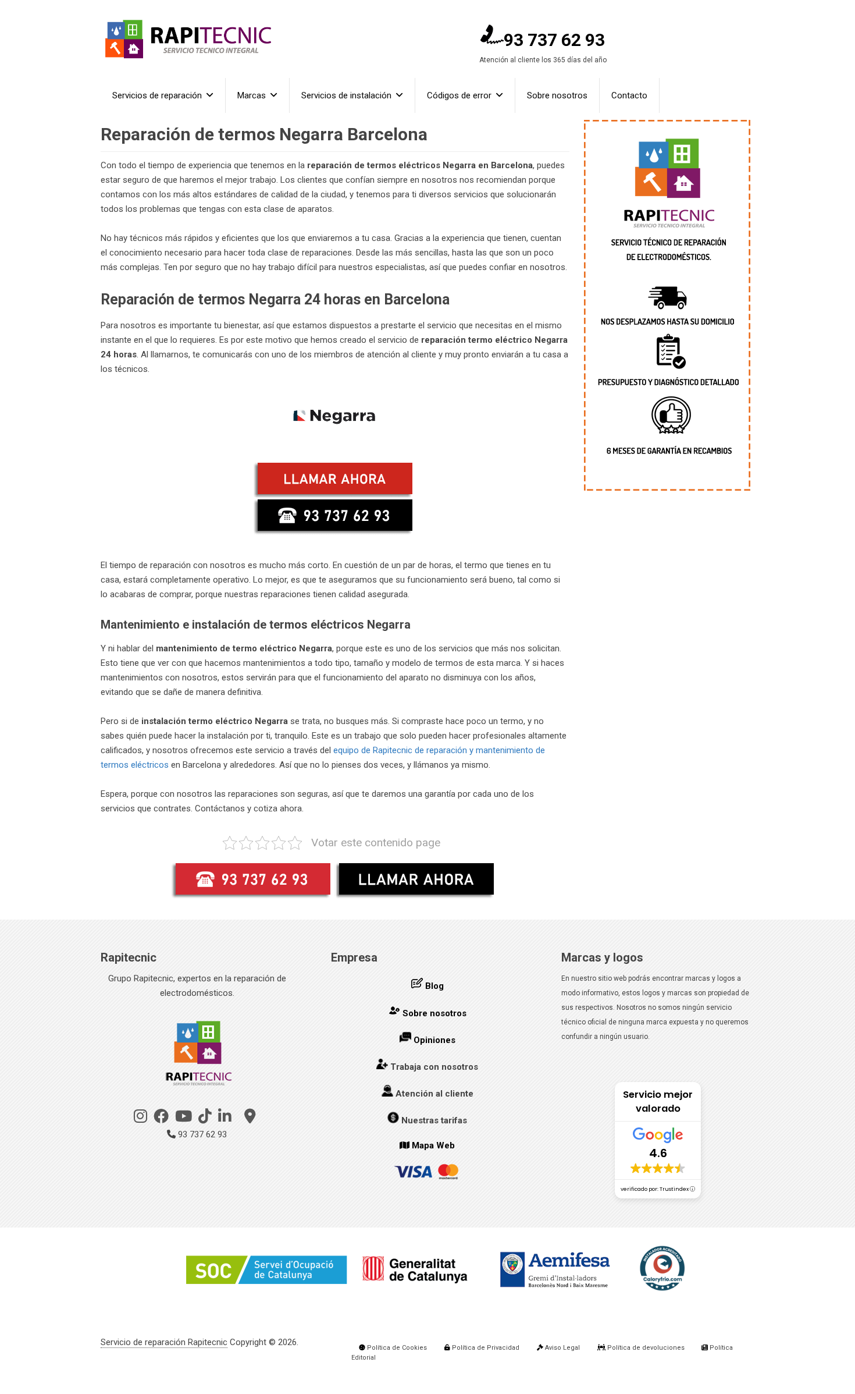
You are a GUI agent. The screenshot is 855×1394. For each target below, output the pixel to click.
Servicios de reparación (157, 95)
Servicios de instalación (346, 95)
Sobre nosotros (557, 95)
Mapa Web (433, 1145)
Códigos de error (459, 95)
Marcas (251, 95)
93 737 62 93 (554, 40)
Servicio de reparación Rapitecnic (164, 1342)
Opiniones (434, 1040)
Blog (434, 986)
